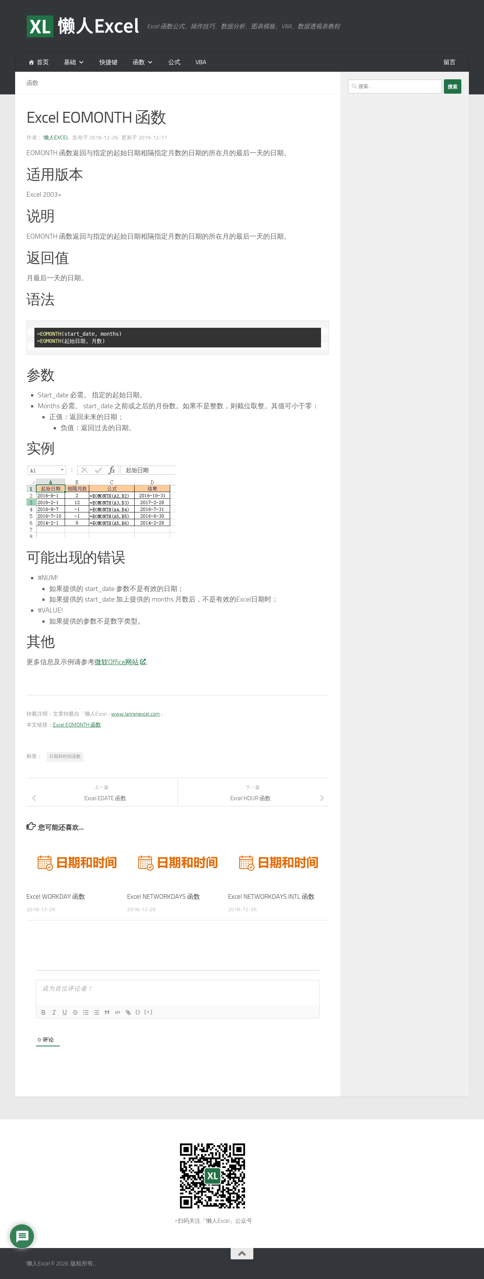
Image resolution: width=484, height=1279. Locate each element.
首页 (43, 62)
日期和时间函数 (65, 756)
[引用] (107, 1012)
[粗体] (43, 1012)
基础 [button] (70, 62)
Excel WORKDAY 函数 (55, 896)
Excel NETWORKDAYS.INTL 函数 (271, 896)
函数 (139, 62)
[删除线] (75, 1012)
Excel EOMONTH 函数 (77, 725)
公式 (174, 62)
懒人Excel (56, 137)
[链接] (128, 1012)
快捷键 (108, 62)
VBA (200, 62)
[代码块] (117, 1012)
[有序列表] (86, 1012)
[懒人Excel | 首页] (83, 26)
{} (138, 1012)
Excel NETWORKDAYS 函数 (163, 896)
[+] (148, 1012)
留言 (450, 62)
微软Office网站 (117, 662)
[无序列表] (96, 1012)
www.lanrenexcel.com (135, 714)
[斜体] (54, 1012)
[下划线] (64, 1012)
